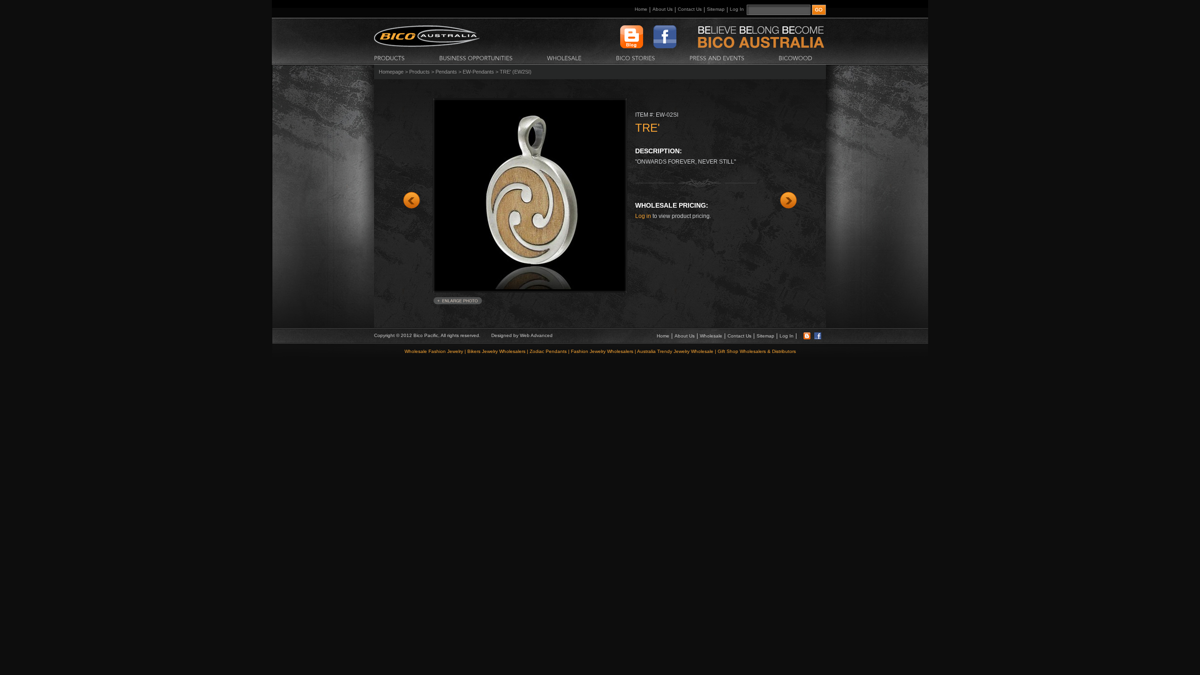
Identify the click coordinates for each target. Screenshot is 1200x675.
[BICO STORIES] (635, 57)
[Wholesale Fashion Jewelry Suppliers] (427, 45)
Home (641, 9)
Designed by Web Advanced (522, 335)
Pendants (446, 72)
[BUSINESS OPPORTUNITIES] (476, 57)
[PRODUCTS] (389, 57)
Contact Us (690, 9)
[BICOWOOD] (795, 57)
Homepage (391, 72)
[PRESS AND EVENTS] (717, 57)
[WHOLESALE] (564, 57)
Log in (643, 216)
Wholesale (711, 335)
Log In (737, 9)
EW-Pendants (478, 72)
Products (419, 72)
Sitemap (716, 9)
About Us (662, 9)
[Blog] (806, 337)
